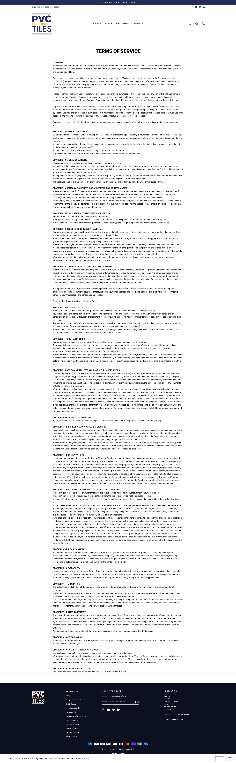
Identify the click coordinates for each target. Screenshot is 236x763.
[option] (118, 2)
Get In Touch (71, 704)
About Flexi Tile (72, 692)
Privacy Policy (71, 712)
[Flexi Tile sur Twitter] (113, 709)
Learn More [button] (83, 758)
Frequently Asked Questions (77, 700)
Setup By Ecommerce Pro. (118, 753)
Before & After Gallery (117, 23)
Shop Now (96, 23)
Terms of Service (72, 724)
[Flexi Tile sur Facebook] (103, 709)
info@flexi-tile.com (176, 719)
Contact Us (139, 23)
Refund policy (71, 736)
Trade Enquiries (72, 728)
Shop (68, 696)
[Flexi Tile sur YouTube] (108, 709)
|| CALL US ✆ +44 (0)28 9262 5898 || (45, 7)
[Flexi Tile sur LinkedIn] (118, 709)
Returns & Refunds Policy (76, 716)
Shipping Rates (72, 720)
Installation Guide (73, 708)
